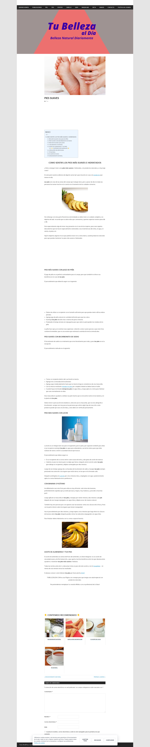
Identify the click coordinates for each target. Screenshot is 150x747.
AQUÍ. (83, 573)
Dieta (94, 7)
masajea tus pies (67, 386)
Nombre (47, 717)
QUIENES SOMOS (24, 7)
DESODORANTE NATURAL (55, 155)
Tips (52, 7)
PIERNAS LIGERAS (99, 677)
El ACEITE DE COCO (54, 154)
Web (45, 727)
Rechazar (97, 740)
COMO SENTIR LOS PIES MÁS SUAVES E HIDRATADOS (61, 137)
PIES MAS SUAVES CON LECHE (56, 142)
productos (97, 175)
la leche (62, 476)
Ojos (76, 7)
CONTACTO (111, 7)
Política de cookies (39, 743)
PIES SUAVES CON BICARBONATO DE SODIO (60, 140)
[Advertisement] (74, 117)
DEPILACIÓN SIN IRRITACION (56, 150)
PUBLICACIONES (37, 7)
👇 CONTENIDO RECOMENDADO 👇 (60, 148)
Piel (46, 7)
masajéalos (96, 566)
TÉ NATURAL (52, 152)
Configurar (110, 740)
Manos (101, 7)
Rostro (60, 7)
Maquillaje (85, 7)
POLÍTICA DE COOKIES (124, 7)
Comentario (48, 691)
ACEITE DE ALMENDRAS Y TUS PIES (58, 146)
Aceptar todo (85, 740)
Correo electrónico (50, 722)
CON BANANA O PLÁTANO (55, 144)
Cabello (68, 7)
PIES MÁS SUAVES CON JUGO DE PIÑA (58, 139)
